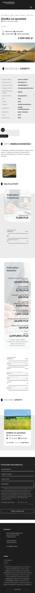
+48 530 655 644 (11, 540)
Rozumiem (17, 589)
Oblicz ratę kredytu (23, 34)
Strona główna (8, 560)
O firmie (6, 562)
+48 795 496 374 (11, 542)
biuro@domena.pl (12, 546)
